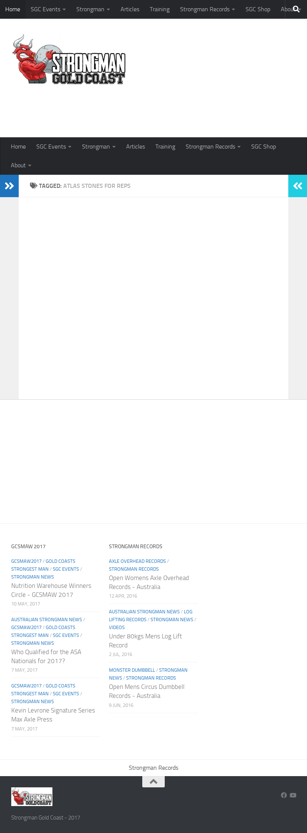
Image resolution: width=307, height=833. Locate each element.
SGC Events (45, 9)
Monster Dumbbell (132, 670)
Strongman (90, 9)
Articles (130, 9)
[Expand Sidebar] (9, 186)
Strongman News (32, 577)
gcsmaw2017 (26, 561)
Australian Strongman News (46, 619)
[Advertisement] (159, 106)
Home (12, 9)
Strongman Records (205, 9)
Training (160, 9)
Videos (117, 627)
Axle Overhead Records (137, 561)
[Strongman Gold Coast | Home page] (68, 60)
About (18, 165)
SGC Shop (258, 9)
